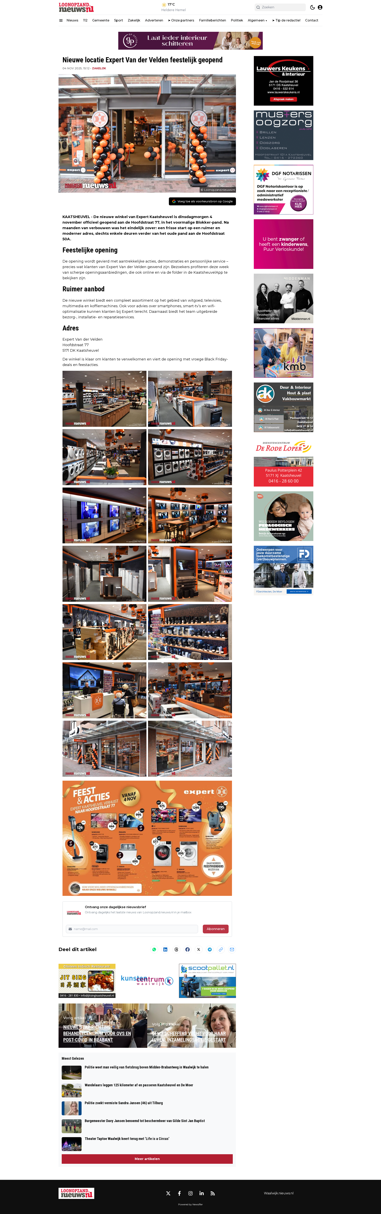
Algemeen (256, 20)
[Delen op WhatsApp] (154, 949)
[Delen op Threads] (176, 949)
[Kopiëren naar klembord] (221, 949)
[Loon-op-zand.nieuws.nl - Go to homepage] (76, 1193)
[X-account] (168, 1193)
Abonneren (216, 929)
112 (85, 20)
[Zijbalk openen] (61, 20)
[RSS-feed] (212, 1193)
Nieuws (72, 20)
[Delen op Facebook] (187, 949)
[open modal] (320, 7)
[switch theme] (312, 7)
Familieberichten (212, 20)
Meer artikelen (147, 1159)
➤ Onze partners (181, 20)
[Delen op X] (199, 949)
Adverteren (154, 20)
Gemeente (100, 20)
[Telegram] (210, 949)
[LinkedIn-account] (201, 1193)
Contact (311, 20)
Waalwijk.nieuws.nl (279, 1193)
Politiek (237, 20)
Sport (118, 20)
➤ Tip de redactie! (286, 20)
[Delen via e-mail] (232, 949)
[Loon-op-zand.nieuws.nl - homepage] (76, 7)
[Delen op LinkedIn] (165, 949)
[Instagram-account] (190, 1193)
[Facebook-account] (179, 1193)
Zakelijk (134, 20)
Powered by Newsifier (190, 1204)
